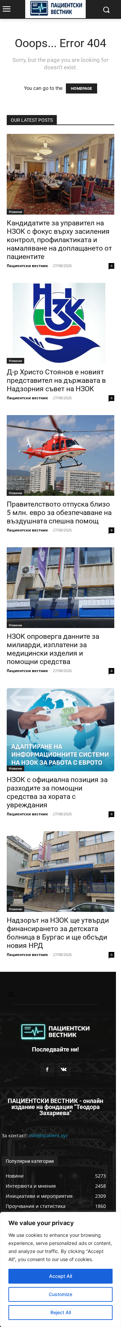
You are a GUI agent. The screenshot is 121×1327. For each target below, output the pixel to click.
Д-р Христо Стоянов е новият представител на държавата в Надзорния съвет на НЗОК (56, 380)
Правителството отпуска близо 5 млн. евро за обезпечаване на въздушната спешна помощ (59, 512)
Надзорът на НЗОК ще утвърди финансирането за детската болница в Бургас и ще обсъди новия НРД (58, 933)
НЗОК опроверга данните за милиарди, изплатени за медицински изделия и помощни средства (53, 649)
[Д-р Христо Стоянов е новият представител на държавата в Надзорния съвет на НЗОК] (60, 323)
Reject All (60, 1312)
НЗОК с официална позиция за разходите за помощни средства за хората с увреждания (57, 792)
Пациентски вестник (27, 265)
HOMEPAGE (81, 88)
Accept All (60, 1276)
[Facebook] (47, 1069)
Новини (15, 211)
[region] (60, 1269)
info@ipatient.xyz (48, 1135)
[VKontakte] (63, 1069)
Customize (60, 1294)
